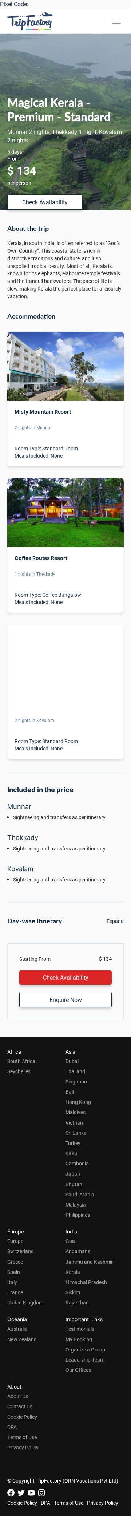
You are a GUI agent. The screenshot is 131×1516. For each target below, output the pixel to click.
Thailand (75, 1071)
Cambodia (77, 1163)
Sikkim (73, 1292)
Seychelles (19, 1071)
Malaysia (76, 1204)
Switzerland (20, 1251)
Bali (70, 1091)
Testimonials (80, 1328)
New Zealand (22, 1339)
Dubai (72, 1061)
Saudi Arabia (80, 1194)
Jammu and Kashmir (89, 1261)
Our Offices (78, 1369)
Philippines (78, 1214)
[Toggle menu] (116, 21)
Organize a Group (85, 1349)
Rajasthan (77, 1302)
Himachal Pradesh (86, 1282)
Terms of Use (22, 1437)
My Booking (79, 1339)
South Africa (21, 1061)
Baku (71, 1153)
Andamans (78, 1251)
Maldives (76, 1112)
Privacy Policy (23, 1447)
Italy (12, 1282)
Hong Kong (78, 1101)
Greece (15, 1261)
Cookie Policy (22, 1416)
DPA (12, 1427)
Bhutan (74, 1184)
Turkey (73, 1143)
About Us (17, 1396)
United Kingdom (25, 1302)
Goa (70, 1240)
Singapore (77, 1081)
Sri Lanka (76, 1132)
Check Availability (45, 202)
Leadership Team (85, 1359)
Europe (15, 1240)
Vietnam (75, 1122)
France (15, 1292)
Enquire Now (65, 999)
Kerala (73, 1271)
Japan (73, 1173)
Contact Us (19, 1406)
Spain (13, 1271)
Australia (17, 1328)
